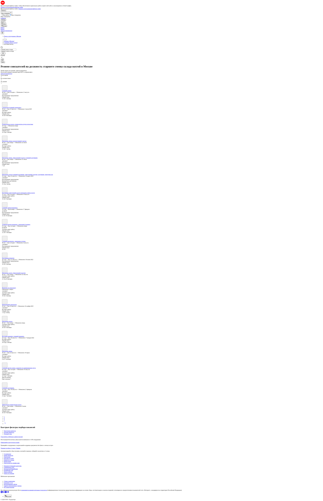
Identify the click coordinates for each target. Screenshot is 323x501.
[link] (3, 24)
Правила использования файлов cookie (29, 9)
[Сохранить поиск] (2, 60)
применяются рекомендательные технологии (34, 490)
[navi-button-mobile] (2, 33)
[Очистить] (3, 53)
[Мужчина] (4, 87)
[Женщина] (4, 204)
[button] (2, 27)
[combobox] (8, 49)
